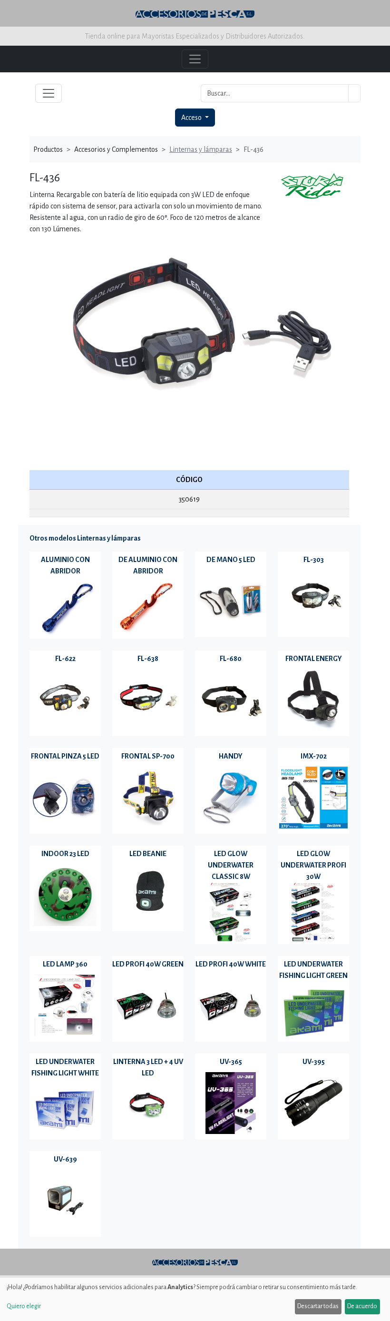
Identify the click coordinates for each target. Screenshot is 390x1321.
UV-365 (231, 1061)
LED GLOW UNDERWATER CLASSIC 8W (231, 865)
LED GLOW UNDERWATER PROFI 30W (313, 865)
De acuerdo (362, 1306)
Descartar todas (318, 1306)
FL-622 (65, 658)
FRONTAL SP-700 (148, 756)
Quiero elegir (24, 1306)
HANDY (231, 756)
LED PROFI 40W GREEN (148, 964)
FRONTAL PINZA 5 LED (65, 756)
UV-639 (65, 1159)
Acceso (192, 117)
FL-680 (231, 658)
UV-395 (313, 1061)
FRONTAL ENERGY (313, 658)
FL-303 (313, 559)
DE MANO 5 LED (230, 559)
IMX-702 (314, 756)
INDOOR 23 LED (65, 854)
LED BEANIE (147, 854)
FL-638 (147, 658)
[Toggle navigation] (48, 93)
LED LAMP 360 (65, 964)
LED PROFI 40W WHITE (230, 964)
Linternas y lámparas (200, 149)
